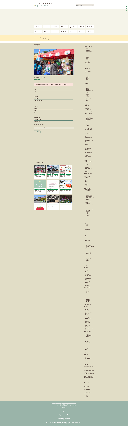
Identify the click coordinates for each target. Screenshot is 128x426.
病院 (85, 270)
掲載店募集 (75, 405)
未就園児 (91, 377)
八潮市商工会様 (64, 422)
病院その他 (86, 281)
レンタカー (87, 260)
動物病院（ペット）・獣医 (89, 209)
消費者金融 (86, 355)
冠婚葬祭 (86, 230)
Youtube (63, 414)
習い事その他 (87, 322)
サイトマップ (58, 403)
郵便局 (86, 171)
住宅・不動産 (87, 211)
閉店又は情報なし (87, 360)
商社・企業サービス (88, 152)
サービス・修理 (87, 189)
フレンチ (87, 96)
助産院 (86, 272)
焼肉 (86, 58)
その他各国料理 (87, 50)
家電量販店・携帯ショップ (89, 134)
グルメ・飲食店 (87, 46)
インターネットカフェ (88, 335)
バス (86, 225)
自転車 (86, 265)
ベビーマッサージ (87, 201)
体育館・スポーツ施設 (88, 161)
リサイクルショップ (88, 129)
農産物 (86, 100)
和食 (85, 72)
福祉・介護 (86, 248)
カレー (86, 95)
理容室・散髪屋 (87, 300)
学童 (85, 235)
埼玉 (93, 373)
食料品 (86, 144)
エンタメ (86, 334)
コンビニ (86, 108)
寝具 (85, 136)
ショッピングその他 (88, 109)
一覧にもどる (37, 131)
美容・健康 (86, 287)
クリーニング (87, 190)
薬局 (85, 141)
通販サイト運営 (87, 352)
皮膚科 (86, 282)
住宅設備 (87, 216)
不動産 (87, 212)
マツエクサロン (87, 299)
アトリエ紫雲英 (86, 396)
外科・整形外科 (87, 275)
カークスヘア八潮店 (86, 386)
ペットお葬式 (87, 203)
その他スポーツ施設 (88, 342)
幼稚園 (86, 184)
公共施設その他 (87, 163)
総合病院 (86, 285)
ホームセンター (87, 126)
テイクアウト (87, 71)
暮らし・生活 (86, 188)
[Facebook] (127, 6)
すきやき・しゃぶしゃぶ (88, 49)
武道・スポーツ (87, 319)
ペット (86, 202)
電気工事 (87, 199)
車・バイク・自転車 (88, 254)
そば (87, 366)
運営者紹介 (62, 405)
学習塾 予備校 (87, 318)
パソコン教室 (87, 310)
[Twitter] (127, 8)
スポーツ (86, 341)
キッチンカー (87, 68)
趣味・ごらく (86, 331)
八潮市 (86, 372)
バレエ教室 (86, 309)
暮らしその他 (87, 240)
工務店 (87, 213)
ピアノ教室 (86, 314)
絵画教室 (86, 321)
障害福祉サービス (88, 252)
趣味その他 (86, 349)
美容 (85, 293)
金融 (85, 354)
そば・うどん (87, 77)
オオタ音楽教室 (86, 390)
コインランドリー (88, 191)
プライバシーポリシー (64, 404)
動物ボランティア (87, 173)
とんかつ (87, 78)
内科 (85, 271)
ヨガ (86, 348)
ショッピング (86, 102)
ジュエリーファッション (88, 117)
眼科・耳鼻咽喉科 (87, 283)
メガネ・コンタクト (88, 128)
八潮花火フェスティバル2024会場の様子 (41, 127)
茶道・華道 (86, 326)
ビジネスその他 (87, 148)
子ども (90, 375)
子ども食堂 (86, 83)
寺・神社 (86, 167)
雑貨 (85, 143)
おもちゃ (86, 105)
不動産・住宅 (87, 210)
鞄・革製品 (87, 125)
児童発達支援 (87, 229)
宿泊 (85, 236)
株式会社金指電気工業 (86, 395)
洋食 (85, 92)
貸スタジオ (87, 340)
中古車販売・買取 (88, 261)
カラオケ (87, 336)
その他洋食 (87, 93)
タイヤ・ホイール (88, 258)
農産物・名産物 (87, 98)
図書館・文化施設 (87, 165)
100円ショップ (87, 104)
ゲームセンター (87, 337)
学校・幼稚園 (86, 176)
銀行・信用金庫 (87, 358)
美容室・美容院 (87, 301)
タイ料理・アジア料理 (88, 51)
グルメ (91, 366)
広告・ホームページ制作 (88, 153)
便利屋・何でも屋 (88, 245)
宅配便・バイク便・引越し (89, 196)
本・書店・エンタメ (88, 137)
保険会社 (86, 149)
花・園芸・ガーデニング (88, 140)
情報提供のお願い (68, 405)
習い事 (85, 306)
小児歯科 (92, 376)
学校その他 (86, 181)
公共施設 (86, 160)
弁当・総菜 (87, 57)
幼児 (89, 377)
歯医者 (86, 279)
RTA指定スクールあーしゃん (87, 398)
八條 (92, 370)
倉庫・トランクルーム (88, 195)
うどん (85, 366)
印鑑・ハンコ (87, 133)
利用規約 (53, 403)
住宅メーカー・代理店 (89, 217)
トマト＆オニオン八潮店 (87, 393)
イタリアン (87, 94)
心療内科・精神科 (87, 278)
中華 (86, 56)
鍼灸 (86, 292)
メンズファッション (88, 119)
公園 (85, 164)
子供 (88, 376)
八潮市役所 (90, 372)
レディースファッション (88, 120)
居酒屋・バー (87, 84)
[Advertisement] (64, 17)
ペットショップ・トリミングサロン (90, 204)
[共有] (127, 12)
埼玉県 (85, 374)
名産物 (86, 99)
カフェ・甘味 (87, 62)
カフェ (86, 63)
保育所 (86, 180)
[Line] (127, 10)
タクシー (87, 224)
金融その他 (86, 357)
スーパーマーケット (88, 113)
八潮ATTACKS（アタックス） (87, 392)
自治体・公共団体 (87, 168)
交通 (85, 223)
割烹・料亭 (87, 79)
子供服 (86, 124)
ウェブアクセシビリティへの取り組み (69, 403)
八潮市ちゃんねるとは (55, 405)
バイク (86, 259)
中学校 (86, 177)
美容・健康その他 (87, 304)
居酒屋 (87, 377)
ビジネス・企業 (87, 146)
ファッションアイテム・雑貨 (89, 118)
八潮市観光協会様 (57, 422)
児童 (90, 370)
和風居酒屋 (87, 88)
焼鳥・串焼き (87, 89)
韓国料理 (87, 59)
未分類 (85, 267)
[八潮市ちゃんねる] (43, 4)
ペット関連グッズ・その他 (89, 206)
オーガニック (87, 61)
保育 (85, 370)
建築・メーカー (88, 214)
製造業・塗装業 (87, 156)
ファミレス (87, 52)
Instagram (63, 410)
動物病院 (86, 274)
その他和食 (87, 76)
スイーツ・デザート (88, 64)
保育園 (87, 370)
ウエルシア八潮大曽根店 (87, 389)
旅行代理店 (86, 155)
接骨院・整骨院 (87, 291)
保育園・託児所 (87, 178)
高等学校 (86, 185)
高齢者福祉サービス (88, 253)
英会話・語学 (87, 325)
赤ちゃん (87, 380)
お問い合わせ (64, 407)
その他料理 (86, 48)
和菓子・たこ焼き (88, 67)
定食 (89, 376)
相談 (85, 241)
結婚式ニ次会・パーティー (89, 90)
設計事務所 (88, 215)
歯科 (89, 378)
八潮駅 (93, 372)
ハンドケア (87, 298)
